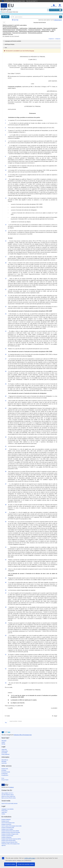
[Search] (60, 17)
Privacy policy (4, 810)
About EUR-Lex (5, 759)
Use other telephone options (8, 794)
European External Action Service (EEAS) (10, 830)
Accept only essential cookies (26, 864)
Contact (3, 742)
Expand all (51, 38)
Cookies (3, 814)
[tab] (32, 41)
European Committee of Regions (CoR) (10, 834)
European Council (5, 821)
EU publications (5, 775)
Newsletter (4, 761)
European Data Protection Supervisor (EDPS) (11, 839)
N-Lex (3, 778)
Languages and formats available (13, 41)
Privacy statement (5, 754)
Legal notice (4, 749)
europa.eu (11, 787)
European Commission (6, 824)
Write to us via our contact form (8, 796)
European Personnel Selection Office (9, 842)
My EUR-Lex (54, 6)
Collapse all (57, 38)
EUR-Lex (6, 9)
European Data (5, 768)
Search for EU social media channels (9, 803)
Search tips (15, 19)
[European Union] (5, 785)
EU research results (6, 772)
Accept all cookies (10, 864)
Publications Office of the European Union (23, 734)
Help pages (4, 740)
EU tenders (4, 770)
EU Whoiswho (5, 773)
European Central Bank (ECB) (8, 827)
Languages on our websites (8, 809)
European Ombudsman (6, 837)
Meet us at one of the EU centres (9, 798)
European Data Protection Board (8, 840)
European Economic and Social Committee (11, 832)
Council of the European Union (8, 822)
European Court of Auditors (7, 829)
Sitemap (3, 744)
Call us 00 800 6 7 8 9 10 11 (7, 793)
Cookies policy (5, 751)
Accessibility (4, 752)
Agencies (4, 845)
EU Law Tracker (5, 779)
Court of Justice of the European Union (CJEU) (11, 826)
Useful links (4, 763)
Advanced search (58, 19)
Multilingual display (9, 44)
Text (6, 47)
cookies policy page (29, 858)
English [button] (59, 6)
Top (6, 722)
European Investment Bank (7, 835)
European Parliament (6, 819)
